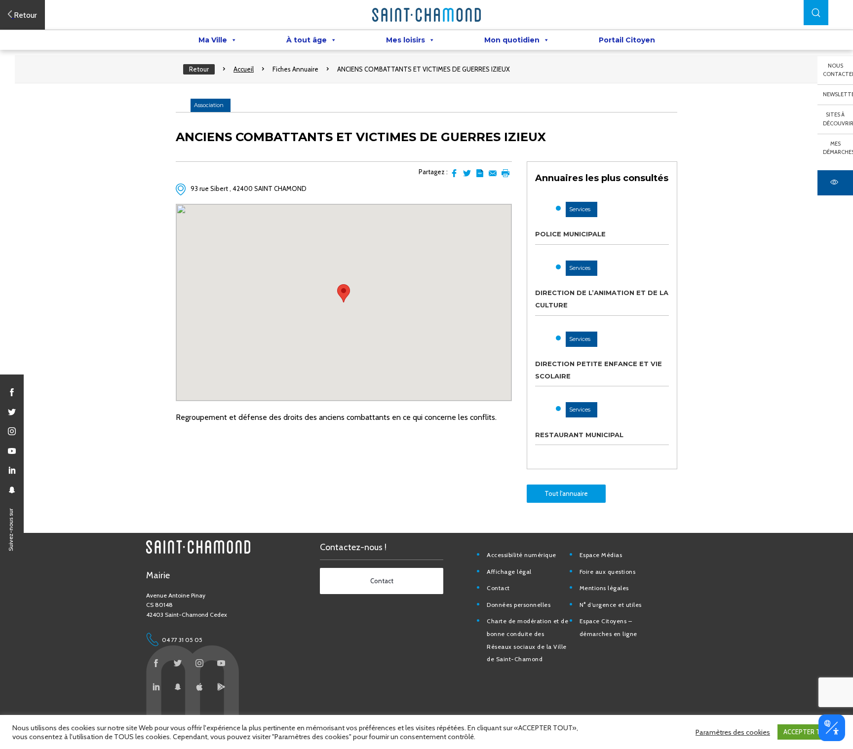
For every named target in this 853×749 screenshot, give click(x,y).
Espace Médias (601, 555)
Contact (498, 588)
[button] (816, 12)
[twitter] (12, 412)
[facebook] (12, 392)
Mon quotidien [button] (512, 40)
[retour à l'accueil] (426, 15)
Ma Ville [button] (212, 40)
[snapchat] (12, 490)
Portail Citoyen (627, 40)
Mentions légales (604, 588)
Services (579, 209)
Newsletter (838, 94)
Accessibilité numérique (521, 555)
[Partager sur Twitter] (467, 173)
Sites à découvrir (838, 119)
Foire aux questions (608, 571)
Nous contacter (838, 70)
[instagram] (12, 431)
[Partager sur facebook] (454, 173)
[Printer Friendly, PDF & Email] (480, 173)
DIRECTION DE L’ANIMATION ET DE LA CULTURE (601, 299)
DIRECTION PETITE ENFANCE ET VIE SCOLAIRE (598, 370)
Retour (199, 69)
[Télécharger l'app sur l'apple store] (199, 687)
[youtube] (12, 451)
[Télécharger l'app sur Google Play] (221, 687)
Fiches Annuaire (295, 69)
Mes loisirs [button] (405, 40)
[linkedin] (12, 470)
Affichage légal (509, 571)
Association (209, 105)
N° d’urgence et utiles (611, 604)
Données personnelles (518, 604)
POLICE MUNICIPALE (570, 234)
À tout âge (306, 40)
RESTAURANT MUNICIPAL (579, 435)
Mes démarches (838, 148)
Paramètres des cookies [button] (733, 732)
